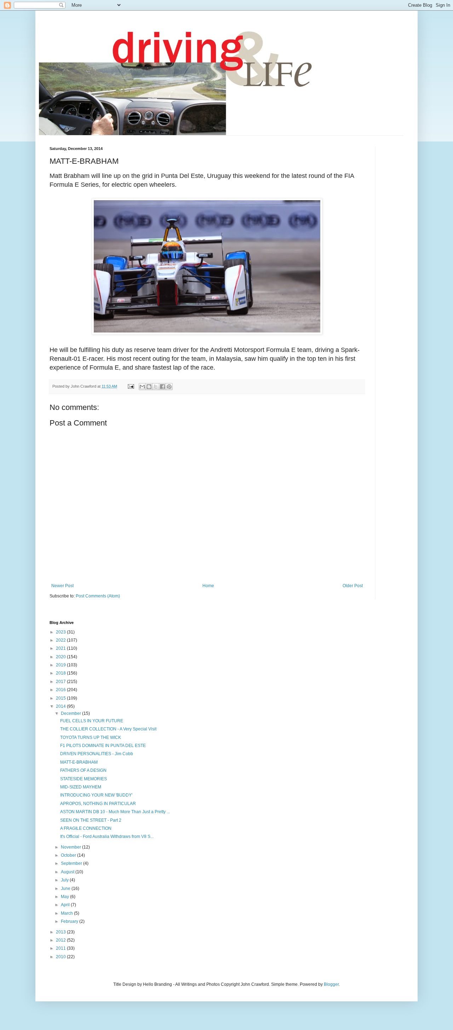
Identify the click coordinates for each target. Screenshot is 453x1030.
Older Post (353, 585)
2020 (61, 656)
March (67, 913)
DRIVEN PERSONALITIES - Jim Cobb (96, 753)
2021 (61, 648)
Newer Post (62, 585)
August (68, 871)
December (71, 713)
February (70, 921)
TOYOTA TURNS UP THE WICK (90, 737)
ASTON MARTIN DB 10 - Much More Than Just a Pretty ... (115, 811)
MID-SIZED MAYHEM (80, 787)
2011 (61, 948)
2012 (61, 940)
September (72, 863)
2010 (61, 956)
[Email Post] (130, 386)
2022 (61, 640)
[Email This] (142, 386)
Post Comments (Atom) (98, 596)
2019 (61, 664)
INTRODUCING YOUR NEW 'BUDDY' (96, 795)
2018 (61, 673)
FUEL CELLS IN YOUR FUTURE (91, 720)
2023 (61, 632)
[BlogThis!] (149, 386)
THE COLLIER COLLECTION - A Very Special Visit (108, 729)
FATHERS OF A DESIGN (83, 770)
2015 (61, 698)
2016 (61, 689)
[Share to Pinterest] (169, 386)
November (71, 847)
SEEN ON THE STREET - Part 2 (90, 820)
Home (208, 585)
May (65, 896)
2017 (61, 681)
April (66, 904)
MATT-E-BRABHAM (79, 762)
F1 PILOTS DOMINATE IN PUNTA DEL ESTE (103, 745)
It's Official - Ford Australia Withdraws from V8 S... (107, 836)
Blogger (331, 984)
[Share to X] (155, 386)
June (66, 888)
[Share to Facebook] (162, 386)
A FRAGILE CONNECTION (85, 828)
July (65, 880)
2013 (61, 932)
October (69, 855)
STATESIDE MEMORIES (83, 778)
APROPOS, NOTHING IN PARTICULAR (98, 803)
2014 (61, 706)
